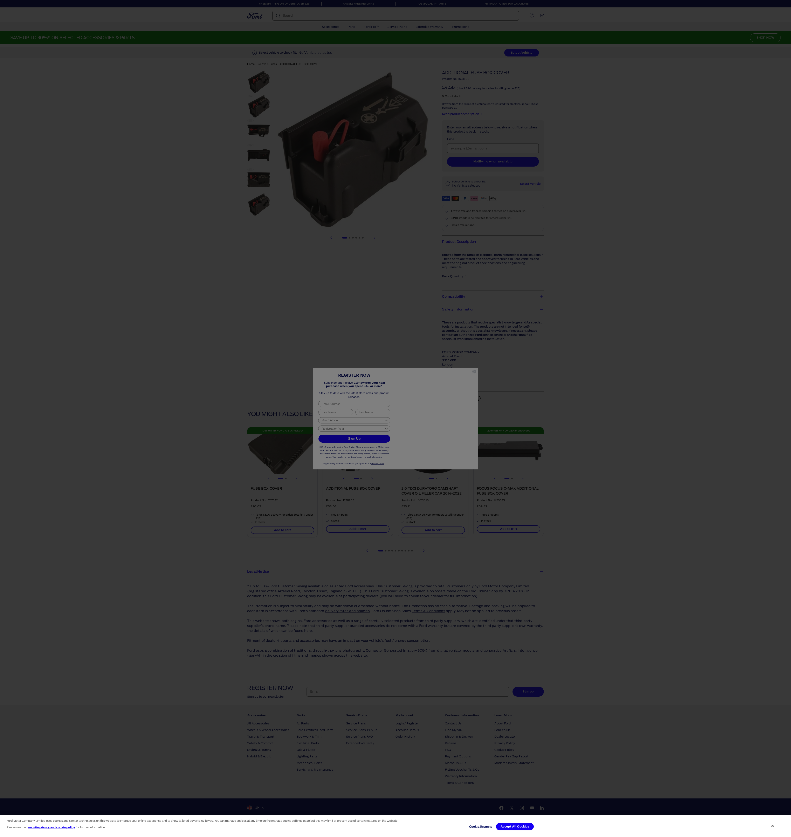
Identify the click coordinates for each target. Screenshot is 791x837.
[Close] (772, 826)
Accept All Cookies (515, 826)
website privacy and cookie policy (51, 827)
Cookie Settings (480, 826)
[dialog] (395, 826)
